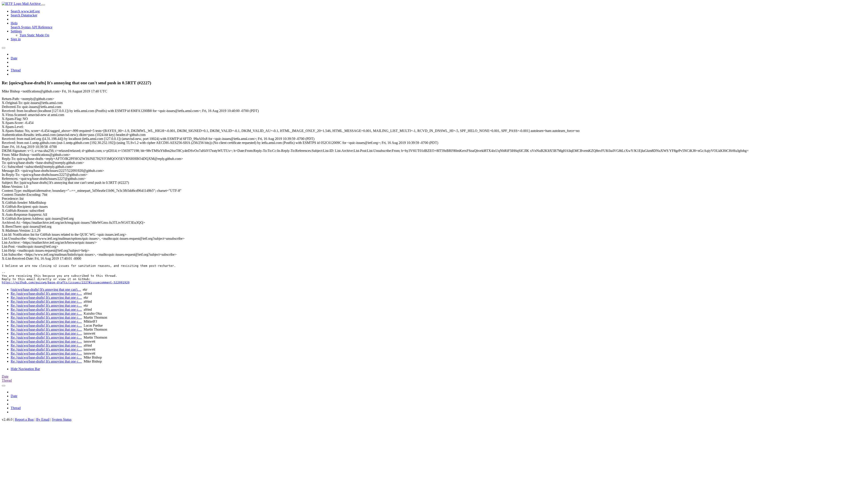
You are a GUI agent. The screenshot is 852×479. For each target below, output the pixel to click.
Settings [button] (16, 31)
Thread (16, 70)
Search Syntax (21, 27)
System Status (61, 419)
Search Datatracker (24, 15)
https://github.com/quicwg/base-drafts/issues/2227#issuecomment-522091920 (66, 282)
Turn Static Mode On (34, 35)
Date (14, 58)
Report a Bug (24, 419)
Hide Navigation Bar (25, 369)
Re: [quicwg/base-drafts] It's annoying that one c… (46, 293)
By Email (42, 419)
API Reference (42, 27)
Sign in (16, 39)
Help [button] (14, 23)
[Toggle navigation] (43, 5)
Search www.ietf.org (25, 11)
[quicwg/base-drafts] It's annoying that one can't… (46, 289)
